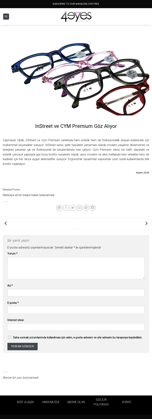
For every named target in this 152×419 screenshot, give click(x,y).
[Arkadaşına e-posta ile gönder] (79, 208)
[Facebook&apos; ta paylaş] (66, 208)
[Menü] (6, 17)
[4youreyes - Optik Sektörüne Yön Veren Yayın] (76, 16)
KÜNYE (126, 402)
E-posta (13, 302)
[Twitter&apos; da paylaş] (73, 208)
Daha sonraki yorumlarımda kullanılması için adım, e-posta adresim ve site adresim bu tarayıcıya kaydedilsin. (77, 337)
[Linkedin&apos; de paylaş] (93, 208)
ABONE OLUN (76, 402)
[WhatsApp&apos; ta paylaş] (59, 208)
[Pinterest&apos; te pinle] (86, 208)
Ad (10, 285)
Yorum (12, 253)
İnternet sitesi (15, 320)
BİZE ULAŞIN (25, 402)
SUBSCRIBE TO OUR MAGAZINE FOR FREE (76, 4)
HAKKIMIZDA (50, 402)
